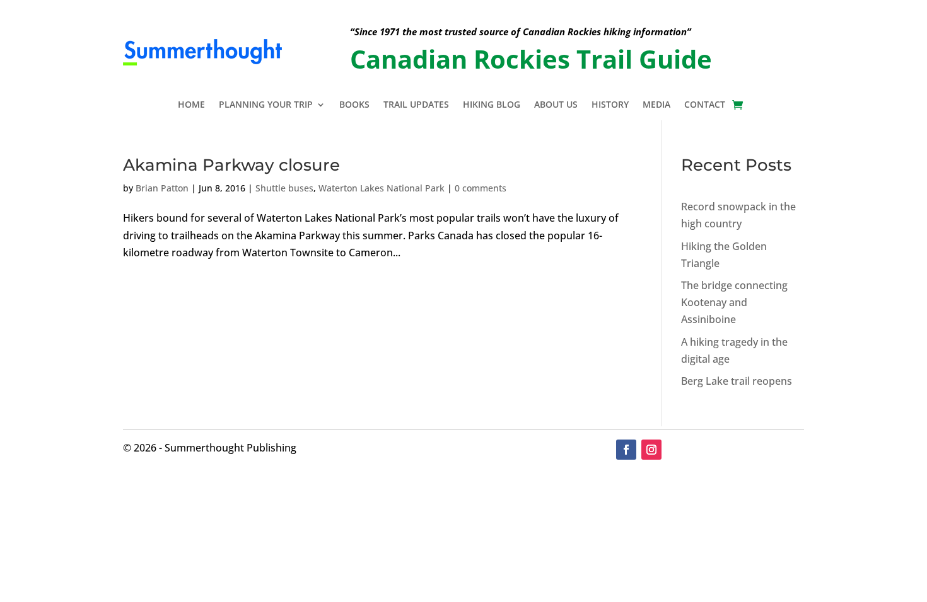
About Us (556, 105)
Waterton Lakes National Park (381, 188)
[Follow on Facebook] (626, 450)
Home (191, 105)
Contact (704, 105)
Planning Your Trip (266, 105)
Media (656, 105)
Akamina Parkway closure (231, 165)
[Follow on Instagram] (651, 450)
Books (354, 105)
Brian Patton (162, 188)
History (610, 105)
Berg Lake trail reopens (736, 381)
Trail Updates (416, 105)
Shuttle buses (284, 188)
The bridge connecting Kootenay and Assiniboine (734, 302)
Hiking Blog (491, 105)
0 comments (480, 188)
